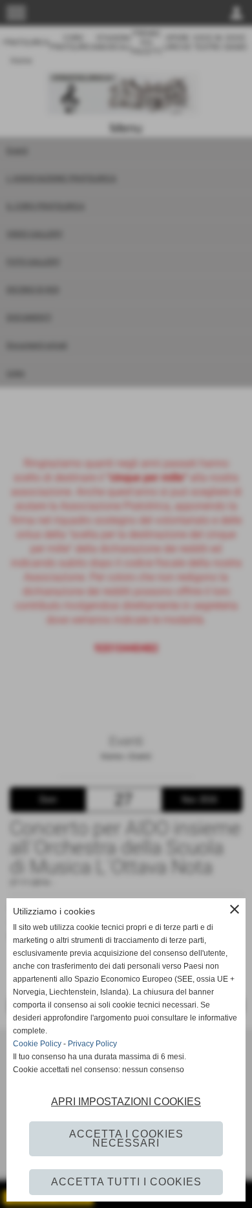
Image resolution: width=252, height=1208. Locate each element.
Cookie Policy (37, 1043)
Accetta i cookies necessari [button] (126, 1138)
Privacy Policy (92, 1043)
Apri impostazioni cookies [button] (126, 1101)
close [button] (234, 909)
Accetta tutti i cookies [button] (126, 1181)
